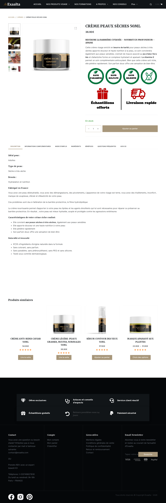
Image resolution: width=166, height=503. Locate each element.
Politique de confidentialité (98, 446)
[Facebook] (11, 497)
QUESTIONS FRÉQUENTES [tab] (107, 146)
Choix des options (140, 357)
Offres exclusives (37, 400)
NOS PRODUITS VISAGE (56, 4)
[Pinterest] (29, 497)
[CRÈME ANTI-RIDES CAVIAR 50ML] (25, 320)
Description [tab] (15, 146)
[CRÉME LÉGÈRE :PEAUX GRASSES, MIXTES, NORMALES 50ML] (64, 320)
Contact (89, 452)
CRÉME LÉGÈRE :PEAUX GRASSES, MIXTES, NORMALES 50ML (64, 341)
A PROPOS (101, 4)
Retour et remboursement (98, 449)
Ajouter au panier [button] (102, 357)
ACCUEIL (37, 4)
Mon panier (52, 443)
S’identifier (52, 446)
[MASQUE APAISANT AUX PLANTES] (140, 320)
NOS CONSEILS (120, 4)
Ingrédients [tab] (76, 146)
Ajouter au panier (130, 128)
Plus (133, 4)
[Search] (151, 4)
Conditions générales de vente (100, 443)
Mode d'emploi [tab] (61, 146)
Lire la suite (26, 357)
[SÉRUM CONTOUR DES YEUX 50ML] (102, 320)
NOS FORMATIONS (82, 4)
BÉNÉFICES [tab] (89, 146)
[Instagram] (20, 497)
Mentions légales (93, 440)
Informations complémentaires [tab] (38, 146)
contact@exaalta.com (18, 452)
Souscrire (148, 454)
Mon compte (53, 440)
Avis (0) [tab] (123, 146)
